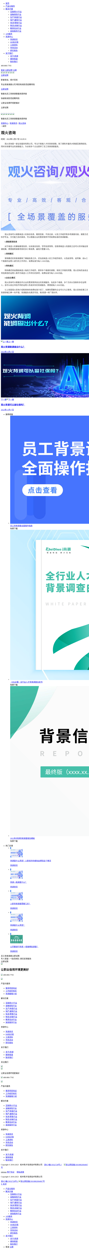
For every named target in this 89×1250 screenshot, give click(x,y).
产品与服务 (10, 6)
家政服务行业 (15, 31)
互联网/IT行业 (16, 12)
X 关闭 (3, 1184)
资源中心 (9, 37)
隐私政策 (20, 1172)
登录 (3, 70)
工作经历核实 (11, 991)
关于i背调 (14, 56)
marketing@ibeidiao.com (12, 979)
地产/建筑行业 (16, 20)
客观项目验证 (11, 988)
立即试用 (9, 70)
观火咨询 (22, 123)
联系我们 (14, 62)
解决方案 (9, 9)
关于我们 (9, 53)
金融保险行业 (15, 14)
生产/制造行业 (16, 17)
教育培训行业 (15, 28)
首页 (7, 3)
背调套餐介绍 (11, 994)
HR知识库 (14, 42)
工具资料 (14, 45)
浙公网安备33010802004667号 (33, 1181)
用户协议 (10, 1172)
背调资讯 (14, 39)
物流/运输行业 (16, 26)
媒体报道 (14, 59)
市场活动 (14, 48)
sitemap (3, 1172)
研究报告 (14, 51)
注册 (15, 70)
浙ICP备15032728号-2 (53, 1165)
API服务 (9, 34)
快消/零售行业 (16, 23)
